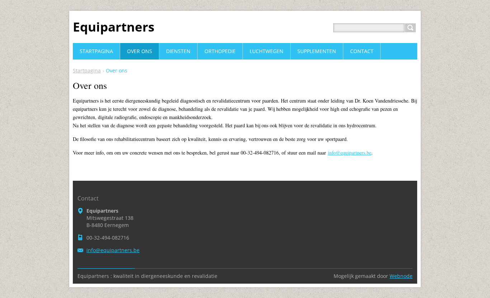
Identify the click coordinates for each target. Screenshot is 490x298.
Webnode (401, 276)
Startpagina (87, 70)
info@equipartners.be (349, 152)
